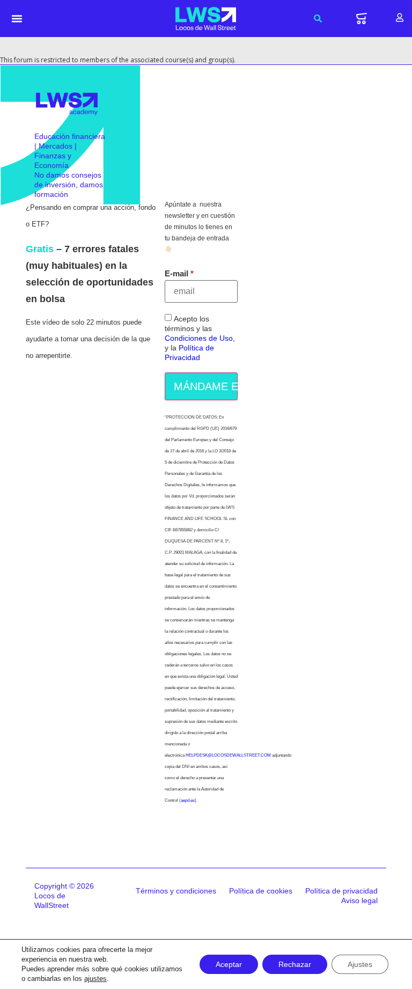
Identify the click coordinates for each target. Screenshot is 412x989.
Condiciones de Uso (199, 338)
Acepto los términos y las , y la (200, 338)
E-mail (176, 273)
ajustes (95, 979)
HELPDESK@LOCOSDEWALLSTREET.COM (228, 755)
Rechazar (294, 964)
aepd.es (188, 800)
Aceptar (229, 964)
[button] (17, 18)
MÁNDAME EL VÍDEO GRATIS (206, 386)
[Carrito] (361, 18)
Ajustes (360, 964)
